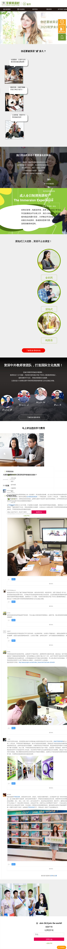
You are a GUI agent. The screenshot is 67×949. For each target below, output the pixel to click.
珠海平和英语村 (58, 741)
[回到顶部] (62, 36)
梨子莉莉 (9, 794)
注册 (55, 876)
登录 (51, 876)
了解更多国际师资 (33, 417)
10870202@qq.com (11, 590)
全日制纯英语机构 (32, 497)
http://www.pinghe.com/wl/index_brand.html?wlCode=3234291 (37, 662)
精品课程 (8, 9)
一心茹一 (9, 739)
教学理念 (35, 9)
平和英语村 (11, 505)
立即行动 (49, 939)
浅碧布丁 (9, 631)
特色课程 (22, 9)
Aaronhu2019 (10, 490)
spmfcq (13, 492)
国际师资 (49, 9)
